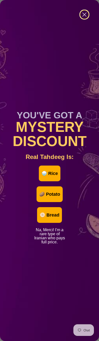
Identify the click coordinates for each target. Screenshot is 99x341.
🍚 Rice (49, 173)
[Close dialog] (84, 14)
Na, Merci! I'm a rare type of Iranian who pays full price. (49, 229)
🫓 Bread (49, 215)
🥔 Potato (49, 194)
